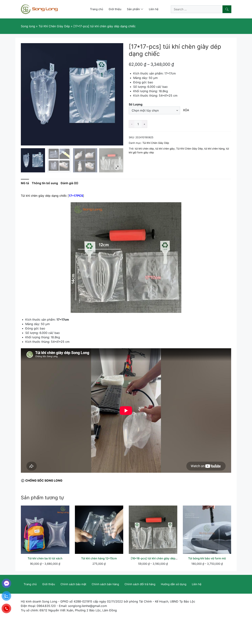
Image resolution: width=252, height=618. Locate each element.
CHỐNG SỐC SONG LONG (43, 480)
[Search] (226, 9)
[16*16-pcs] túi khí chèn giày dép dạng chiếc (153, 560)
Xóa (186, 110)
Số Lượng (135, 104)
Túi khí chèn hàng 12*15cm (99, 558)
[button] (117, 167)
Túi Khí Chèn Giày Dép (155, 142)
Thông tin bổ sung (45, 183)
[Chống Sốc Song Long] (39, 9)
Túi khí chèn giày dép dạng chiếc (44, 195)
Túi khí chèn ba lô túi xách (45, 558)
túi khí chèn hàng (214, 148)
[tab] (26, 183)
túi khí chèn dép (144, 148)
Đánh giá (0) (69, 183)
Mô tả (25, 183)
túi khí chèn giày (165, 148)
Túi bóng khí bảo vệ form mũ (207, 558)
